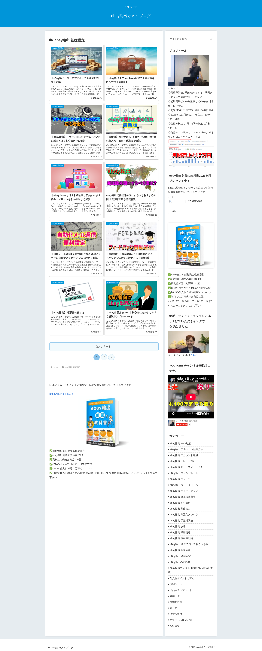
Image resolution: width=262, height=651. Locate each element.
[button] (211, 38)
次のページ (104, 346)
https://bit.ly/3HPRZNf (61, 393)
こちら (194, 355)
